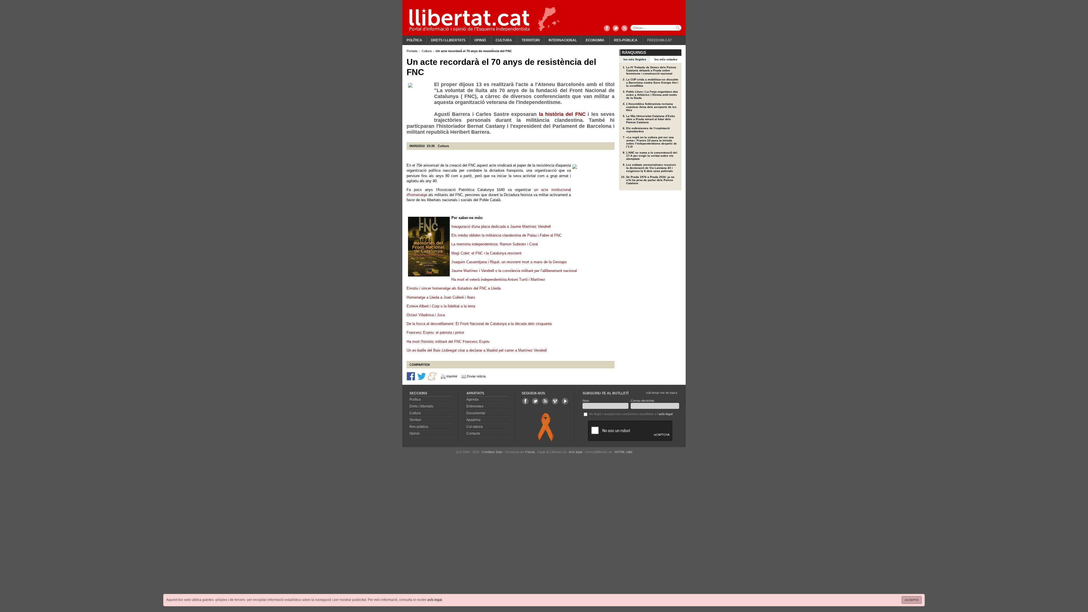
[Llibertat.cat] (469, 19)
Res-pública (626, 40)
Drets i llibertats (448, 40)
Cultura (504, 40)
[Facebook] (607, 28)
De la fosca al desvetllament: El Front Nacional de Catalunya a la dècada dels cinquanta (479, 324)
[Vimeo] (555, 401)
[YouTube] (565, 401)
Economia (595, 40)
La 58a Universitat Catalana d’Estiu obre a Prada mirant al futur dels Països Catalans (650, 119)
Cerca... (655, 28)
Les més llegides (634, 59)
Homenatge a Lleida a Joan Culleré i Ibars (441, 297)
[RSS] (624, 28)
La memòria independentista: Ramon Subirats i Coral (494, 244)
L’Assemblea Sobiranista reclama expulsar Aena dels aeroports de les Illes (651, 107)
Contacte (473, 433)
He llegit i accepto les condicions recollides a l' (630, 414)
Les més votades (665, 59)
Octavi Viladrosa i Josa (426, 315)
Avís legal (575, 452)
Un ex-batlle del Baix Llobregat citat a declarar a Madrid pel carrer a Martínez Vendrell (477, 350)
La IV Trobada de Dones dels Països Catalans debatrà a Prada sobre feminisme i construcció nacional (651, 70)
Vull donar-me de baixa (661, 392)
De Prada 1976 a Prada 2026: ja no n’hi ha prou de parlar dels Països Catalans (650, 180)
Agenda (472, 399)
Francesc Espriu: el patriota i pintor (436, 332)
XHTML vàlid (623, 452)
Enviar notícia (476, 376)
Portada (412, 51)
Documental (475, 413)
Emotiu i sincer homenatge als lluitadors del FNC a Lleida (454, 288)
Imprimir (451, 376)
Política (414, 40)
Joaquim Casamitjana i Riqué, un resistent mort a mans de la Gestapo (509, 262)
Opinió (480, 40)
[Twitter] (615, 28)
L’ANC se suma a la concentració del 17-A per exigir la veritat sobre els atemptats (651, 155)
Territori (531, 40)
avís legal (434, 600)
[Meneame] (432, 376)
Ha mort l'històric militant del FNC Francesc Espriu (448, 341)
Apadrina (473, 420)
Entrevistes (474, 406)
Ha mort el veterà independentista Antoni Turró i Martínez (498, 279)
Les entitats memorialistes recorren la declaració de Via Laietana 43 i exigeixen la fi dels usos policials (651, 168)
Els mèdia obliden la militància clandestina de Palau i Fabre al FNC (506, 235)
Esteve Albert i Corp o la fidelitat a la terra (441, 306)
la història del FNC (563, 114)
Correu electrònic (642, 400)
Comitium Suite (492, 452)
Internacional (563, 40)
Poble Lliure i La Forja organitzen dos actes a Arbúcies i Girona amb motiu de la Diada (652, 94)
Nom (586, 400)
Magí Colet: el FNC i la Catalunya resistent (486, 253)
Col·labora (474, 427)
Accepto (912, 600)
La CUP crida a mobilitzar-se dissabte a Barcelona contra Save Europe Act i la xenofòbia (652, 82)
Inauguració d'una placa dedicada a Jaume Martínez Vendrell (501, 226)
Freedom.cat (659, 40)
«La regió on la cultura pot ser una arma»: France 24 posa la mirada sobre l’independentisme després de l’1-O (651, 142)
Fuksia (530, 452)
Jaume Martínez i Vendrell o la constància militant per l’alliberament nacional (514, 271)
